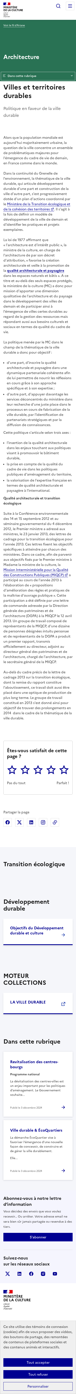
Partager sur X (19, 822)
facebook (31, 1274)
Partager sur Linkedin (31, 822)
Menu (70, 6)
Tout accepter (38, 1362)
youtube (55, 1274)
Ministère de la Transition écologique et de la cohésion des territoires (36, 206)
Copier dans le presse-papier (55, 822)
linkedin (19, 1274)
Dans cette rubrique (22, 76)
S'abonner (38, 1237)
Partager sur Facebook (7, 822)
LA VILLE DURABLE (28, 1002)
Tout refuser (38, 1374)
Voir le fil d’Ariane (14, 25)
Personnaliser (38, 1386)
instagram (43, 1274)
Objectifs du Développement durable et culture (37, 930)
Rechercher (58, 6)
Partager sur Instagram (43, 822)
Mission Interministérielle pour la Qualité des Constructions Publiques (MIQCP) (35, 572)
